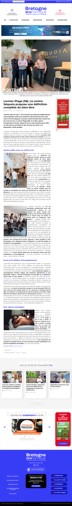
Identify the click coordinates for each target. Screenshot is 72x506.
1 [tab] (24, 436)
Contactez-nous (13, 484)
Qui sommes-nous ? (13, 480)
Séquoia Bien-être (17, 346)
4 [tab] (30, 436)
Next (49, 427)
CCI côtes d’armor (60, 492)
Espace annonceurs (13, 476)
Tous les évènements (26, 439)
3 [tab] (28, 436)
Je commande (63, 443)
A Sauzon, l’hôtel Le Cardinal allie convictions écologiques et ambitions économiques (11, 386)
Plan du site (12, 493)
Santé (18, 352)
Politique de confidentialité (16, 503)
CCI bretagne (58, 475)
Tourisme (24, 352)
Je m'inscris (36, 486)
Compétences (7, 350)
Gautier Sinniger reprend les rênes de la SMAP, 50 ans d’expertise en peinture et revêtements (35, 387)
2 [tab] (26, 436)
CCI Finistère (58, 488)
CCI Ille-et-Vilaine (60, 480)
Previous (5, 427)
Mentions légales (5, 503)
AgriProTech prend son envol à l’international (59, 385)
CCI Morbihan (58, 484)
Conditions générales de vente (13, 489)
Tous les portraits (36, 404)
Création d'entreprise (9, 352)
